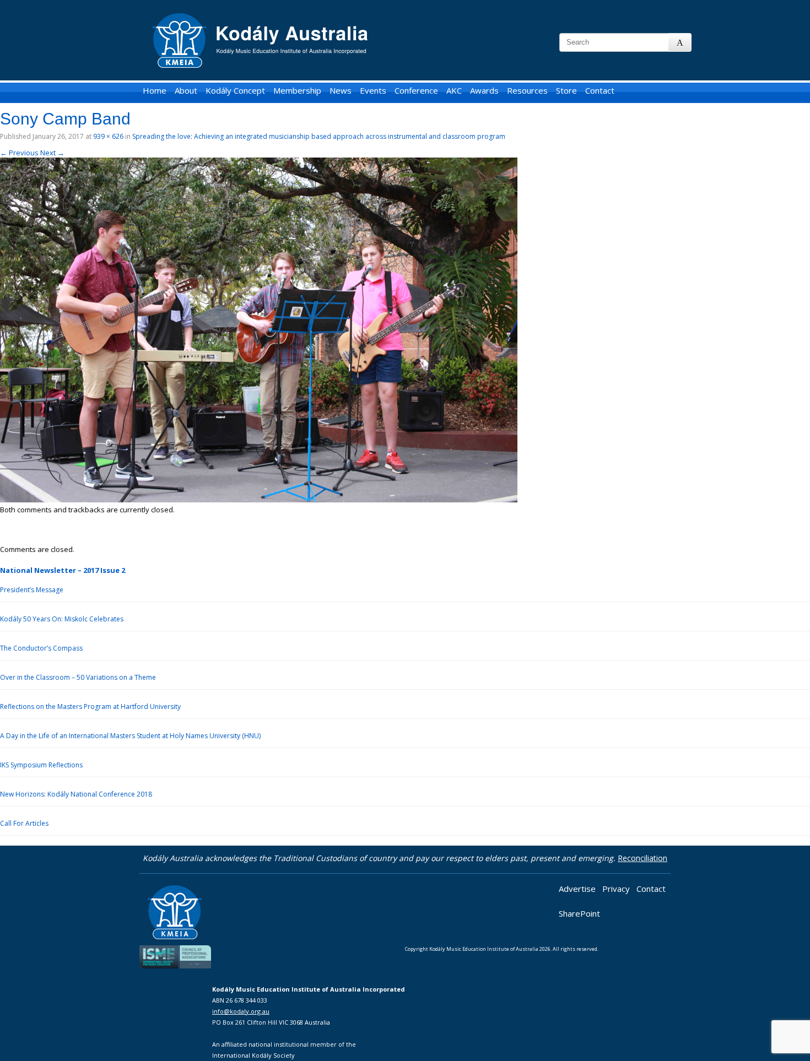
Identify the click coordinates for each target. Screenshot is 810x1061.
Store (566, 90)
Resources (527, 90)
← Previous (19, 153)
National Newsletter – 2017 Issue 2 (62, 570)
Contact (599, 90)
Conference (416, 90)
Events (373, 90)
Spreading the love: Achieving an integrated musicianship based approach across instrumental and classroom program (318, 136)
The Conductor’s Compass (41, 648)
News (341, 90)
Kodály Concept (235, 90)
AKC (454, 90)
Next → (52, 153)
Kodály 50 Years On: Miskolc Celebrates (61, 619)
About (186, 90)
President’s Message (31, 589)
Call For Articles (24, 823)
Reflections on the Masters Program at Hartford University (90, 706)
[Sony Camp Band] (258, 500)
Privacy (616, 888)
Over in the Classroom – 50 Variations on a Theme (78, 677)
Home (154, 90)
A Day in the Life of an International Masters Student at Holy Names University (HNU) (130, 735)
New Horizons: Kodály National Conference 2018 (76, 794)
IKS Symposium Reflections (41, 765)
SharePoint (579, 913)
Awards (484, 90)
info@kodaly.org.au (240, 1011)
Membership (297, 90)
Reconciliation (642, 858)
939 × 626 (108, 136)
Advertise (577, 888)
